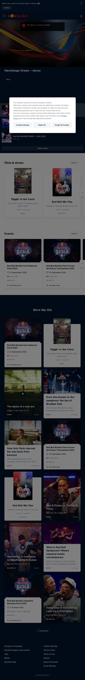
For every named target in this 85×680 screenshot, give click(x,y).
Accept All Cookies (62, 125)
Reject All (41, 125)
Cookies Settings (22, 125)
